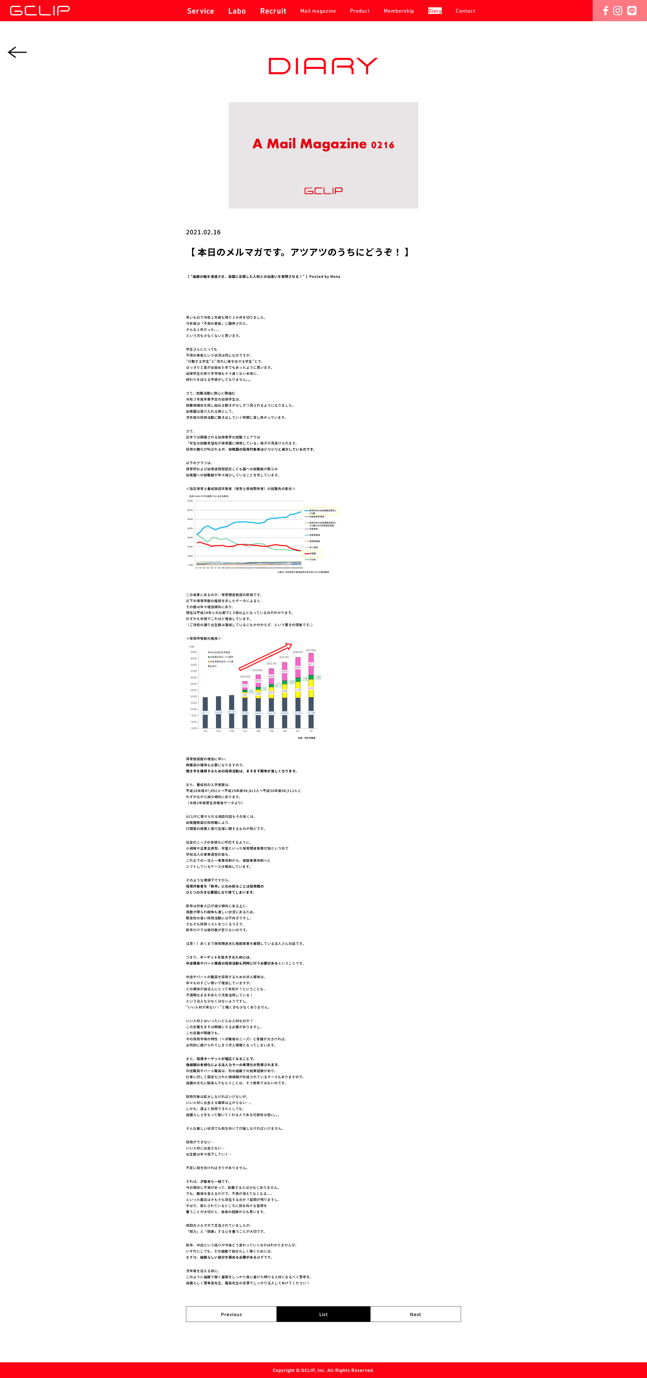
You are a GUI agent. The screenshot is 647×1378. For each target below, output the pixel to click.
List (323, 1314)
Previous (231, 1314)
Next (415, 1314)
